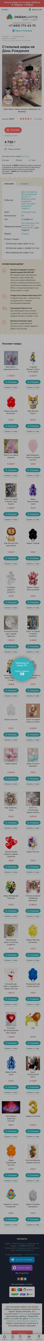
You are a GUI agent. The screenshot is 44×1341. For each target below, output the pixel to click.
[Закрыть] (32, 659)
